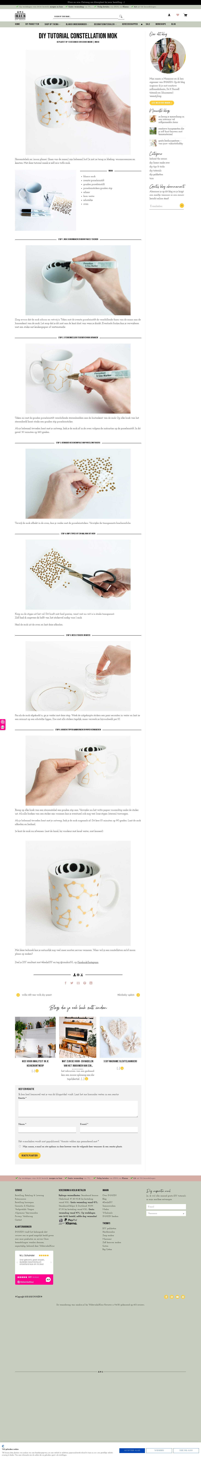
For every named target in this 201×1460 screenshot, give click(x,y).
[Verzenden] (121, 17)
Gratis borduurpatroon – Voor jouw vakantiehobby (170, 142)
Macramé (107, 1239)
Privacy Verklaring (24, 1216)
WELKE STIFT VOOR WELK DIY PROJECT (36, 995)
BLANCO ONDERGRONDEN (76, 24)
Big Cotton (107, 1249)
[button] (169, 16)
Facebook (82, 962)
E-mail (84, 1124)
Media (106, 1209)
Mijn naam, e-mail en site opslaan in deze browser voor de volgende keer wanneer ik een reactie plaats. (72, 1147)
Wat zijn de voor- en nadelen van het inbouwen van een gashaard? (77, 1064)
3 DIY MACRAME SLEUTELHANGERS (120, 1061)
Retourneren (20, 1199)
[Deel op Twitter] (72, 983)
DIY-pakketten (156, 174)
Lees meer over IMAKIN (161, 103)
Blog (173, 24)
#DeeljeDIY (108, 1202)
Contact (18, 1220)
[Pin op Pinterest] (85, 983)
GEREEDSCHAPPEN (130, 24)
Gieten (105, 1246)
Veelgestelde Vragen (24, 1209)
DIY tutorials (155, 171)
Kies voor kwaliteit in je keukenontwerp (35, 1063)
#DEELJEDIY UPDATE (126, 995)
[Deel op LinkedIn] (91, 983)
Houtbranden (109, 1232)
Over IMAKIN (109, 1195)
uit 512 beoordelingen (145, 7)
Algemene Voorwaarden (26, 1213)
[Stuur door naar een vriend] (78, 983)
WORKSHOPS (161, 24)
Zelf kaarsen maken (112, 1242)
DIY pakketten (109, 1228)
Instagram (93, 962)
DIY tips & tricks (157, 167)
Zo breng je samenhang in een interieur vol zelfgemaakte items (171, 119)
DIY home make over (160, 163)
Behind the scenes (158, 159)
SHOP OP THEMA (52, 24)
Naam (22, 1124)
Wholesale (108, 1213)
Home (17, 24)
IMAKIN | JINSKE (93, 42)
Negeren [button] (129, 2)
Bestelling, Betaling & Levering (29, 1195)
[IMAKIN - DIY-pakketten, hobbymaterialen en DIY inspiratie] (20, 15)
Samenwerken (109, 1206)
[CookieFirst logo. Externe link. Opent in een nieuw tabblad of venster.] (3, 1446)
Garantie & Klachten (24, 1206)
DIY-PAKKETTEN (32, 24)
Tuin (152, 178)
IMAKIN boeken (110, 1216)
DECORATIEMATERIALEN (104, 24)
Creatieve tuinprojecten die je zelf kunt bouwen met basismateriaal (171, 131)
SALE (148, 24)
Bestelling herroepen (24, 1202)
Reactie (22, 1098)
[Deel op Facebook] (66, 983)
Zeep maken (108, 1235)
